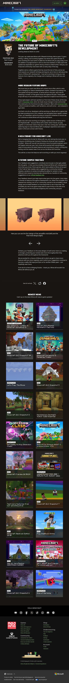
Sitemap (45, 638)
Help (44, 633)
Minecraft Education (25, 633)
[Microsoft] (59, 674)
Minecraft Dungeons (25, 629)
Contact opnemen (47, 642)
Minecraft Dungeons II (26, 627)
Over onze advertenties (18, 679)
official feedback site (37, 175)
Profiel (44, 646)
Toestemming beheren (41, 664)
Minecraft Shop (46, 627)
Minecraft (23, 625)
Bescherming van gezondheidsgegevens (23, 677)
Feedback (45, 635)
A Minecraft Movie (25, 644)
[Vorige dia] (30, 243)
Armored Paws (62, 104)
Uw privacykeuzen (42, 679)
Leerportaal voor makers (26, 638)
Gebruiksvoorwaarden (40, 677)
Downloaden (46, 640)
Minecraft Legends (25, 631)
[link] (15, 612)
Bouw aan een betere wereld (27, 642)
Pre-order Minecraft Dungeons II (40, 9)
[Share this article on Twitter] (34, 283)
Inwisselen (45, 648)
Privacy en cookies (8, 677)
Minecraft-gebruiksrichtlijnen (27, 664)
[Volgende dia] (38, 243)
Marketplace (46, 625)
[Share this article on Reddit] (39, 283)
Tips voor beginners (48, 631)
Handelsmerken (8, 679)
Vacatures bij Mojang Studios (27, 640)
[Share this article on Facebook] (44, 283)
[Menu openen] (64, 3)
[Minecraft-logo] (12, 3)
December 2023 (28, 102)
